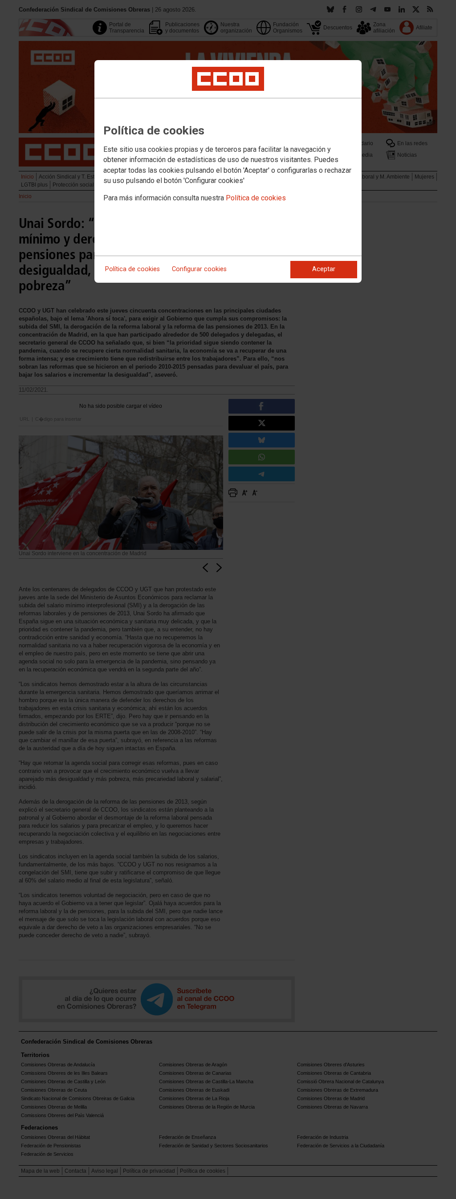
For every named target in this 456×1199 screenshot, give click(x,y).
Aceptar (323, 269)
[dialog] (228, 171)
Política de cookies (256, 198)
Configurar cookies (199, 269)
